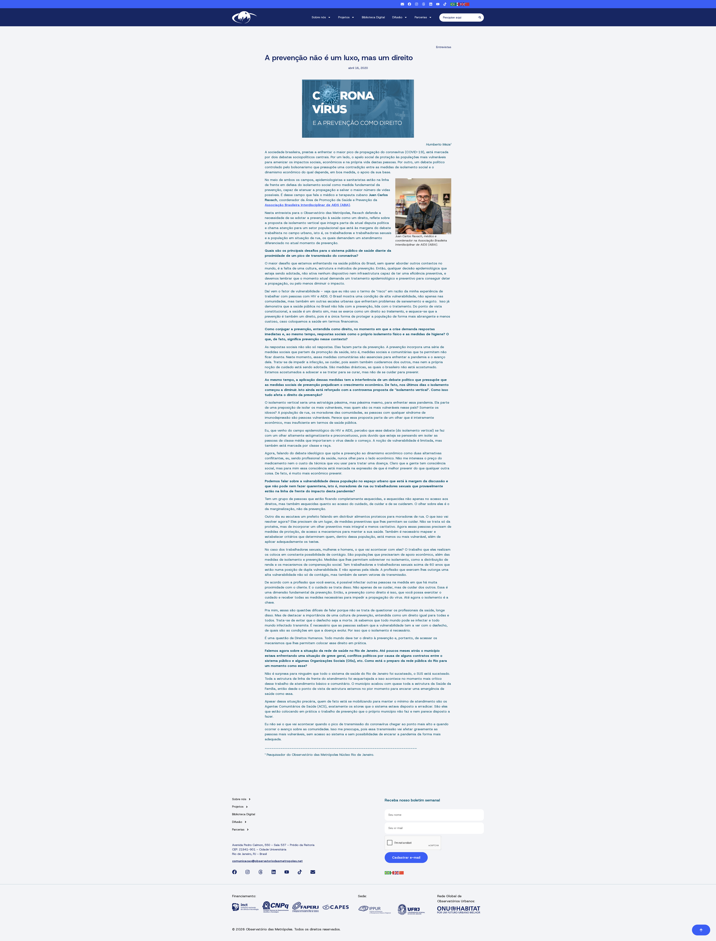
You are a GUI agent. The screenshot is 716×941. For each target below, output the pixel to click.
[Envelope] (402, 4)
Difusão (397, 17)
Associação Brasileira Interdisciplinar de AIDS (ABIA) (307, 205)
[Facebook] (409, 4)
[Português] (452, 4)
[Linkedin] (430, 4)
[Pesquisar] (481, 17)
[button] (701, 930)
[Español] (457, 4)
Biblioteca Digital (373, 17)
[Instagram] (416, 4)
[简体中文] (467, 4)
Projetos (344, 17)
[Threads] (423, 4)
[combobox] (459, 17)
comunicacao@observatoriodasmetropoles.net (267, 861)
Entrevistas (443, 47)
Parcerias (421, 17)
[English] (462, 4)
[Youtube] (437, 4)
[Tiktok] (445, 4)
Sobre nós (319, 17)
